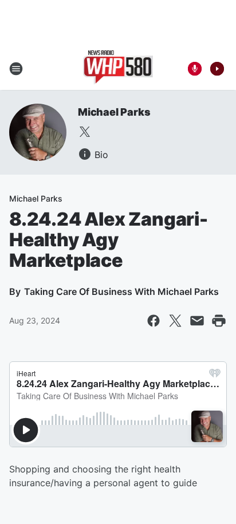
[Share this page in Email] (197, 321)
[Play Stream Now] (217, 69)
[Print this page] (219, 321)
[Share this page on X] (175, 321)
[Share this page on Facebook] (153, 321)
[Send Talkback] (195, 69)
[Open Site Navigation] (16, 69)
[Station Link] (118, 68)
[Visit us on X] (85, 132)
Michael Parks (114, 112)
